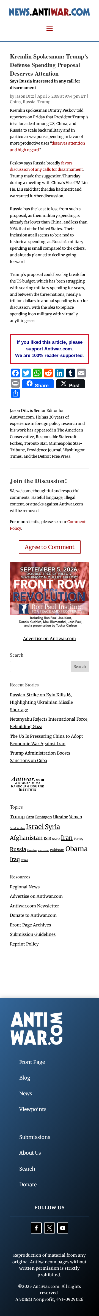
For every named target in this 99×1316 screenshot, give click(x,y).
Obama (76, 849)
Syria (52, 827)
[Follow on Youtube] (62, 1228)
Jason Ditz (24, 96)
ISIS (47, 838)
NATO (56, 839)
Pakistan (57, 850)
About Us (30, 1153)
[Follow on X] (49, 1228)
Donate (28, 1184)
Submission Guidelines (33, 934)
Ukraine (60, 816)
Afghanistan (26, 837)
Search (27, 1169)
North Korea (43, 850)
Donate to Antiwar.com (33, 915)
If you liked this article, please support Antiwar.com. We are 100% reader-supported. (49, 348)
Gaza (30, 817)
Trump (44, 101)
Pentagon (43, 817)
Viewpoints (32, 1109)
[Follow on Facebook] (36, 1228)
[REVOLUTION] (49, 626)
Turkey (78, 839)
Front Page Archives (30, 925)
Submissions (34, 1137)
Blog (24, 1078)
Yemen (75, 816)
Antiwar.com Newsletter (34, 906)
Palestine (32, 850)
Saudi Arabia (17, 828)
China (15, 101)
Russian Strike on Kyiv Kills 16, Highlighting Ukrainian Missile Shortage (41, 702)
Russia (29, 101)
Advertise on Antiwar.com (49, 638)
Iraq (15, 859)
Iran (67, 837)
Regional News (25, 886)
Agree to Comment (50, 547)
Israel (35, 826)
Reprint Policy (24, 944)
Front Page (32, 1062)
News (25, 1093)
